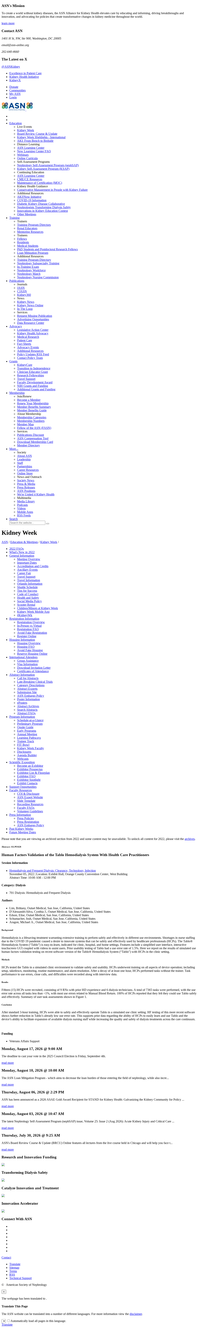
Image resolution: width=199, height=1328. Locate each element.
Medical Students (27, 245)
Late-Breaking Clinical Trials (35, 681)
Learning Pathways (29, 737)
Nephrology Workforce (31, 270)
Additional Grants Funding (36, 389)
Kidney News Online (30, 305)
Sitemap (14, 1267)
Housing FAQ (26, 646)
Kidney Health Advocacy (32, 333)
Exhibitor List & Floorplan (33, 772)
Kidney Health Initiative (24, 76)
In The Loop (25, 308)
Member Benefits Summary (34, 406)
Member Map (25, 424)
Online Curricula (27, 158)
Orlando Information (29, 583)
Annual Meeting (27, 734)
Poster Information (28, 699)
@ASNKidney (11, 66)
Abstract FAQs (26, 713)
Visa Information (27, 664)
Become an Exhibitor (30, 765)
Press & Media (26, 484)
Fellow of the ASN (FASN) (34, 428)
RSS (12, 1274)
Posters (22, 702)
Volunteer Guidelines (30, 811)
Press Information (20, 814)
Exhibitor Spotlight (28, 779)
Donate (13, 87)
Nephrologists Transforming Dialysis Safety (44, 207)
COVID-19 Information (31, 200)
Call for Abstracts (27, 678)
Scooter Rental (26, 604)
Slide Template (26, 800)
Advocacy (15, 326)
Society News (25, 480)
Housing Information (22, 639)
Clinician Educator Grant (32, 371)
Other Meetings (26, 214)
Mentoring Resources (30, 231)
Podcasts (22, 505)
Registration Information (24, 618)
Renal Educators (27, 228)
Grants (13, 361)
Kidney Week (25, 130)
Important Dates (27, 562)
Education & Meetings (24, 542)
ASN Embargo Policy (30, 695)
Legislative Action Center (32, 329)
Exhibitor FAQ (26, 776)
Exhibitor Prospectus (30, 769)
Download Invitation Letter (34, 667)
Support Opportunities (23, 786)
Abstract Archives (28, 706)
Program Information (22, 716)
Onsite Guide (25, 727)
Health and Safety (28, 597)
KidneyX (15, 80)
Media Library (26, 501)
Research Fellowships (30, 375)
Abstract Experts (27, 688)
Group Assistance (28, 660)
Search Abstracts (27, 709)
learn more (8, 23)
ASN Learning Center (30, 147)
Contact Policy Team (30, 357)
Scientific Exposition (22, 762)
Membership (17, 392)
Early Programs (26, 730)
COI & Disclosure (28, 793)
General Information (21, 555)
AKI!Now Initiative (29, 196)
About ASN (24, 456)
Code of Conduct (27, 594)
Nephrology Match (28, 273)
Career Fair (24, 573)
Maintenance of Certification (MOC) (39, 182)
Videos (21, 508)
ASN (5, 542)
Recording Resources (30, 804)
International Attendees (23, 657)
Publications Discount (30, 435)
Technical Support (20, 1278)
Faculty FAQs (25, 807)
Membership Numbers (31, 421)
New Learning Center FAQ (34, 151)
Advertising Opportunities (33, 319)
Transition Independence (33, 368)
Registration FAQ (28, 629)
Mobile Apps (25, 512)
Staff (20, 463)
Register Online (26, 636)
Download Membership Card (35, 442)
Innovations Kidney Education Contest (42, 210)
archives (190, 839)
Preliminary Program (30, 723)
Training (14, 217)
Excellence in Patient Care (25, 73)
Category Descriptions (31, 685)
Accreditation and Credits (32, 566)
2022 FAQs (16, 548)
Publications (16, 280)
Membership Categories (31, 417)
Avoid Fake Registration (32, 632)
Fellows (22, 238)
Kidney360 (24, 294)
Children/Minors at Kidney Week (37, 608)
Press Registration (28, 821)
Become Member (28, 399)
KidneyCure (24, 364)
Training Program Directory (34, 259)
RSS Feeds (24, 515)
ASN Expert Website (30, 797)
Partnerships (24, 466)
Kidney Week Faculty (30, 748)
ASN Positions (26, 491)
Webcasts (23, 758)
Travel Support (26, 378)
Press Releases (26, 487)
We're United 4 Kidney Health (35, 494)
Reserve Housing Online (32, 653)
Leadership (24, 459)
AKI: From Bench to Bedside (35, 140)
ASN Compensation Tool (32, 438)
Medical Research (28, 336)
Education (15, 123)
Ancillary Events (27, 569)
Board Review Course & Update (37, 133)
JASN (21, 287)
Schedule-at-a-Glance (30, 720)
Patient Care (24, 340)
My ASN (15, 94)
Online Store (25, 473)
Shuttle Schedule (27, 587)
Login (13, 97)
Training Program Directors (34, 224)
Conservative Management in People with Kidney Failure (52, 189)
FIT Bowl (23, 744)
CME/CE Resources (29, 179)
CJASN (22, 291)
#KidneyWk (24, 615)
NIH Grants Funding (32, 385)
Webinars (23, 154)
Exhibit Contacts (27, 783)
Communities (17, 90)
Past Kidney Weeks (21, 828)
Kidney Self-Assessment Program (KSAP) (43, 168)
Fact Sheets (24, 343)
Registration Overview (31, 622)
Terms (13, 1271)
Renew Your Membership (33, 403)
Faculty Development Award (34, 382)
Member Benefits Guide (32, 410)
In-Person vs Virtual (29, 625)
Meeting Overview (28, 559)
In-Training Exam (28, 266)
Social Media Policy (29, 601)
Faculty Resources (20, 790)
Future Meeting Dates (22, 832)
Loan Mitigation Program (32, 252)
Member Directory (28, 445)
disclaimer (136, 1314)
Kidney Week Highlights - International (41, 137)
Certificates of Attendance (33, 671)
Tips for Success (27, 590)
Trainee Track (25, 741)
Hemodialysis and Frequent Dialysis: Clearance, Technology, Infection (52, 870)
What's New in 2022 (22, 552)
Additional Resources (30, 350)
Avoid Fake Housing (30, 650)
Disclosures (24, 751)
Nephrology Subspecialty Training (38, 263)
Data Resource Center (30, 322)
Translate (14, 1264)
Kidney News (25, 301)
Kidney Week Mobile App (33, 611)
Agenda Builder (27, 755)
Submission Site (27, 692)
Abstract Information (22, 674)
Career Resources (28, 470)
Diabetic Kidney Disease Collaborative (41, 203)
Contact (6, 1257)
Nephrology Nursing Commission (38, 277)
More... (13, 449)
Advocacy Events (28, 347)
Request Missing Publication (34, 315)
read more (8, 1062)
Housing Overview (29, 643)
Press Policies (25, 818)
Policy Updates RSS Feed (33, 354)
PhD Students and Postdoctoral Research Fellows (47, 249)
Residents (23, 242)
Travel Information (28, 580)
